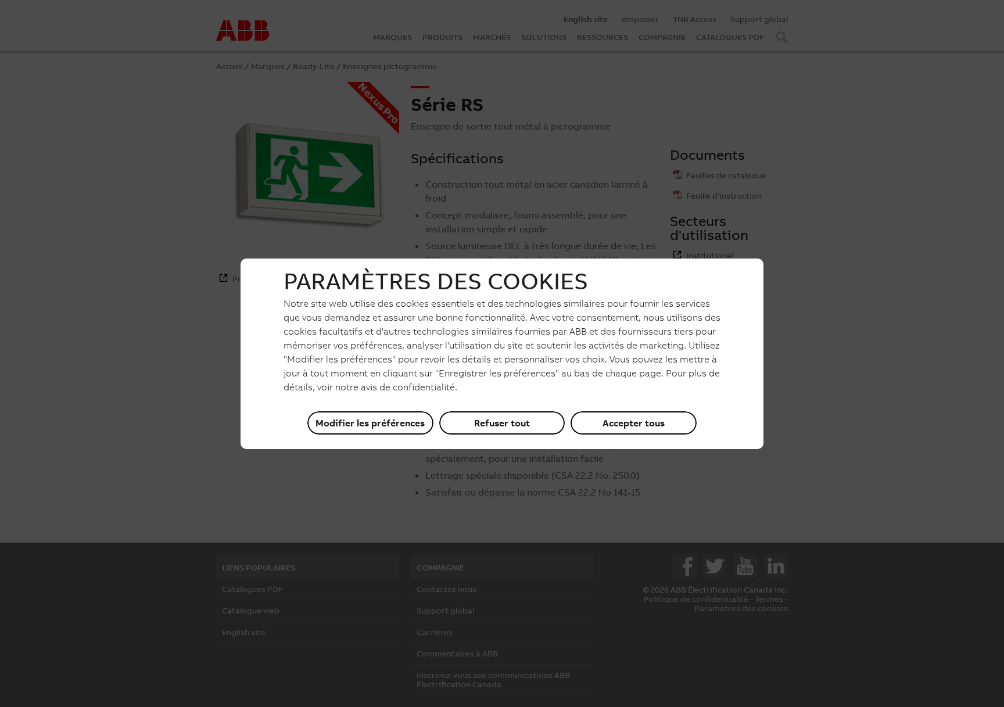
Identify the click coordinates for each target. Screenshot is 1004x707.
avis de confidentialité (408, 387)
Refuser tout (502, 423)
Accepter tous (634, 423)
